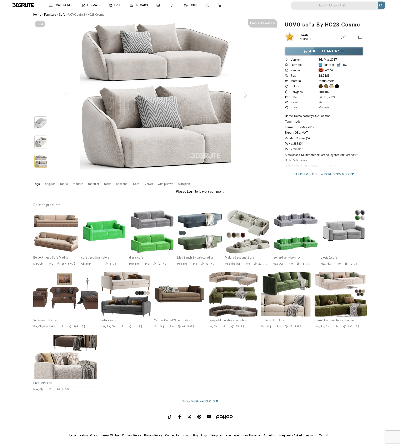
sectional (122, 184)
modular (93, 184)
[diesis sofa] (152, 252)
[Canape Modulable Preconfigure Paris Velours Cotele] (233, 315)
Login (190, 191)
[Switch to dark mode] (204, 5)
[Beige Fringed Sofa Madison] (56, 252)
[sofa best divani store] (104, 252)
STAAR (303, 35)
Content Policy (131, 435)
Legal (72, 435)
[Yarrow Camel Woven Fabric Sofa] (179, 315)
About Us (270, 435)
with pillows (165, 184)
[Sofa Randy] (126, 315)
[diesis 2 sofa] (344, 252)
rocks (107, 184)
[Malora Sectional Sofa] (248, 252)
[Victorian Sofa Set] (65, 315)
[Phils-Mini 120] (65, 378)
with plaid (184, 184)
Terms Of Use (110, 435)
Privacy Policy (153, 435)
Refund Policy (89, 435)
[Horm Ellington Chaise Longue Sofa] (341, 315)
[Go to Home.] (23, 5)
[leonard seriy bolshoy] (296, 252)
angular (50, 184)
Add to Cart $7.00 (327, 51)
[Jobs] (159, 5)
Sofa (136, 184)
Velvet (149, 184)
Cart (322, 435)
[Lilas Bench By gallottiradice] (200, 252)
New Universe (252, 435)
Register (216, 435)
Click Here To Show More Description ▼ (324, 174)
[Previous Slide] (65, 95)
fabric (64, 184)
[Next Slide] (245, 95)
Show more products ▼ (200, 401)
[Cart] (220, 5)
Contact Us (172, 435)
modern (78, 184)
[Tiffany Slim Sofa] (286, 315)
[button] (360, 37)
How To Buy (190, 435)
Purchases (233, 435)
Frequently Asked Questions (297, 435)
